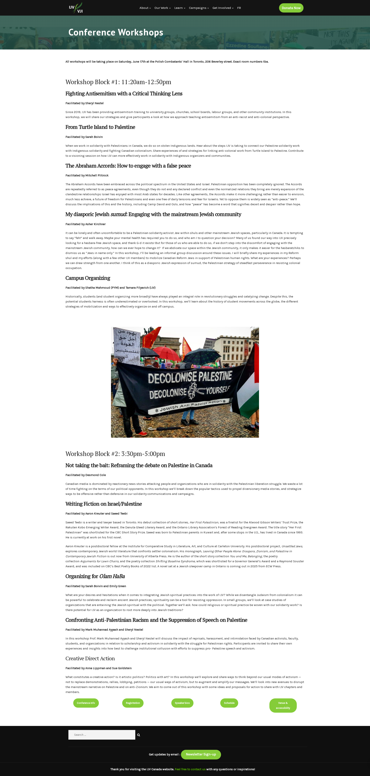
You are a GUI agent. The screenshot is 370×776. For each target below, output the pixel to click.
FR (239, 8)
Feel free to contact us (190, 769)
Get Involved (222, 8)
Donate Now (291, 8)
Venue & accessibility (283, 705)
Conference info (86, 702)
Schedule (229, 702)
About (144, 8)
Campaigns (197, 8)
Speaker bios (182, 702)
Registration (133, 702)
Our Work (161, 8)
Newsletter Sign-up (201, 754)
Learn (178, 8)
